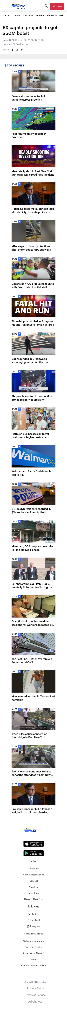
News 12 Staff (10, 40)
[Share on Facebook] (12, 50)
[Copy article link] (21, 50)
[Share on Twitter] (17, 50)
